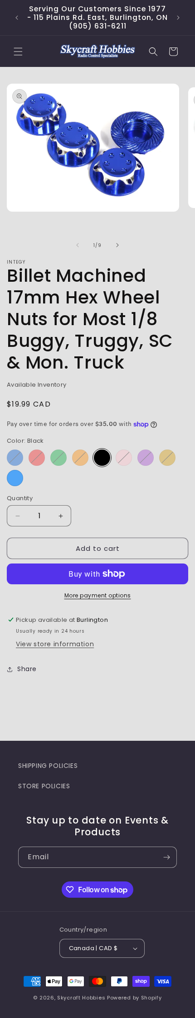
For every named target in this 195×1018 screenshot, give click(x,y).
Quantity (20, 498)
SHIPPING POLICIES (48, 765)
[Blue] (15, 458)
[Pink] (124, 458)
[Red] (37, 458)
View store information (55, 644)
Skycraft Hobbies (82, 997)
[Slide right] (117, 245)
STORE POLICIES (44, 786)
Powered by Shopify (134, 997)
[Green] (58, 458)
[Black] (102, 458)
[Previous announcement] (17, 18)
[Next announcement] (178, 18)
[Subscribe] (166, 857)
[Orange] (80, 458)
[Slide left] (78, 245)
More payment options (97, 595)
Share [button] (27, 668)
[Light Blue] (15, 478)
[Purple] (145, 458)
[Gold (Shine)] (167, 458)
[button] (18, 52)
